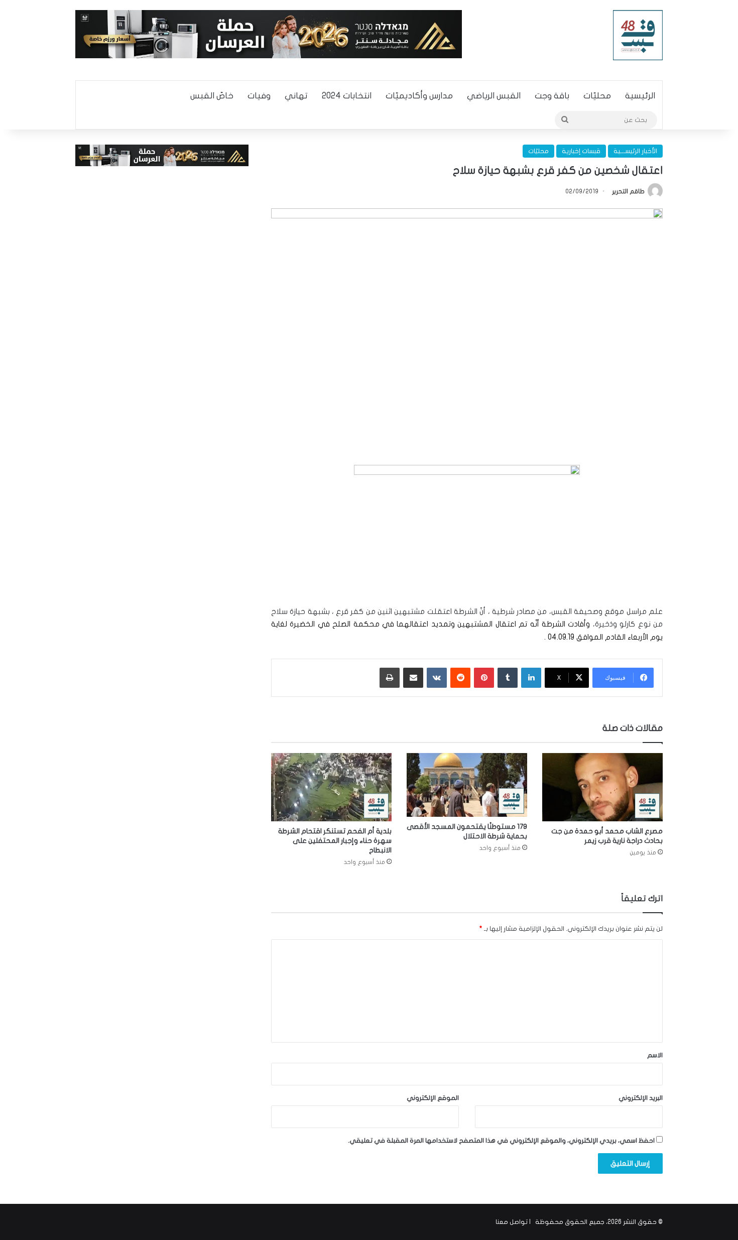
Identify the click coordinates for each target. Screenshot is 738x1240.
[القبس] (638, 35)
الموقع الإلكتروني (433, 1097)
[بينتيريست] (484, 678)
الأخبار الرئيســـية (635, 151)
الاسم (655, 1055)
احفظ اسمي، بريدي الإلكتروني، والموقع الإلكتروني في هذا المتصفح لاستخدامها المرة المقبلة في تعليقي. (501, 1140)
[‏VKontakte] (437, 678)
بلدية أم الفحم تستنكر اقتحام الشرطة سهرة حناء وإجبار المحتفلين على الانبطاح (335, 840)
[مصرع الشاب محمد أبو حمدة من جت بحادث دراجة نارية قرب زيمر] (602, 787)
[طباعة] (390, 678)
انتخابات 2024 (347, 95)
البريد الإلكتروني (641, 1097)
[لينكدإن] (531, 678)
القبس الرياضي (494, 95)
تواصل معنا (512, 1221)
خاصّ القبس (211, 95)
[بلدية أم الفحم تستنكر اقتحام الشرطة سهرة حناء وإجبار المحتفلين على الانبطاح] (331, 787)
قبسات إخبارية (581, 151)
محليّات (597, 95)
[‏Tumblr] (508, 678)
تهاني (296, 95)
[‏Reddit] (460, 678)
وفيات (259, 95)
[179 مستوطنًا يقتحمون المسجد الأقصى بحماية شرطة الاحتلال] (467, 784)
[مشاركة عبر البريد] (413, 678)
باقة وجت (552, 95)
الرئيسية (640, 95)
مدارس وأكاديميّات (419, 95)
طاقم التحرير (628, 191)
